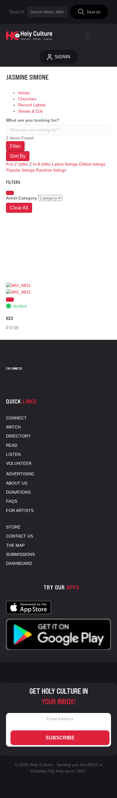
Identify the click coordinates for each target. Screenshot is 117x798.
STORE (13, 527)
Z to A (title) (40, 164)
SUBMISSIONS (20, 554)
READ (11, 445)
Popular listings (20, 170)
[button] (89, 12)
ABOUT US (16, 483)
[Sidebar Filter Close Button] (10, 193)
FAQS (11, 501)
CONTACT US (19, 536)
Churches (27, 98)
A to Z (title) (17, 164)
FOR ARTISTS (20, 510)
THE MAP (15, 545)
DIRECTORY (18, 436)
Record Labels (32, 104)
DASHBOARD (19, 563)
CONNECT (16, 418)
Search (16, 11)
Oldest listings (92, 164)
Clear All (19, 207)
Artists (24, 92)
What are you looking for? (32, 120)
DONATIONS (18, 492)
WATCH (13, 427)
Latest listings (65, 164)
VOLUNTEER (19, 463)
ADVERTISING (20, 473)
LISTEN (13, 454)
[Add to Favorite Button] (10, 299)
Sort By (18, 156)
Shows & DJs (30, 111)
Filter (15, 146)
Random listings (51, 170)
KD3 (9, 318)
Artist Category (21, 198)
